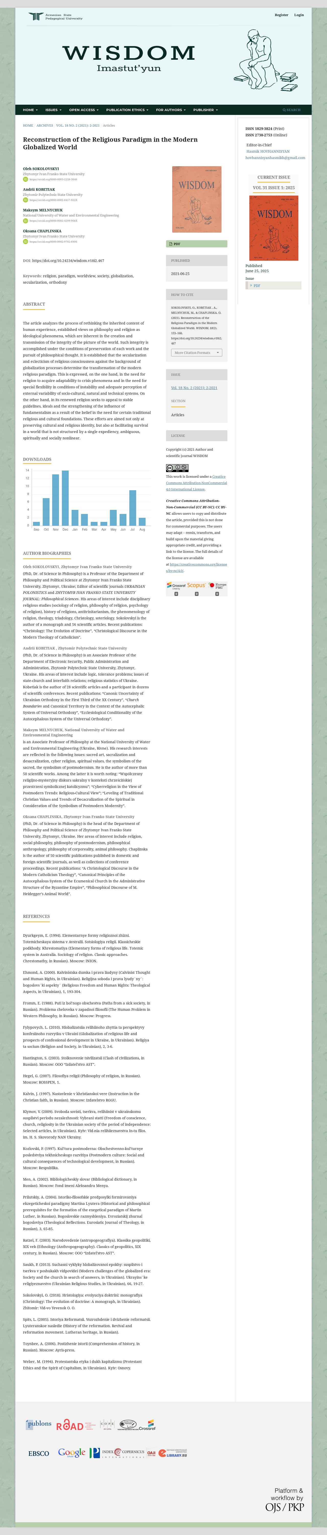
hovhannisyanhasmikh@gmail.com (275, 157)
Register (281, 15)
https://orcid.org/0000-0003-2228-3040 (53, 179)
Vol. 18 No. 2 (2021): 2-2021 (78, 125)
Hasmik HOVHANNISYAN (268, 151)
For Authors (169, 110)
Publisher (204, 110)
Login (299, 15)
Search (293, 109)
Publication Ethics (126, 110)
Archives (45, 125)
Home (29, 110)
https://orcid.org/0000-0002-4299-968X (53, 221)
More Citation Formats (192, 352)
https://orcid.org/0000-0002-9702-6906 (53, 241)
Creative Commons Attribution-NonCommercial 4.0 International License (196, 482)
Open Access (82, 110)
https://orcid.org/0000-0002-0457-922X (53, 200)
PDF (176, 244)
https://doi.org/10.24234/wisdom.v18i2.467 (68, 260)
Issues (52, 110)
